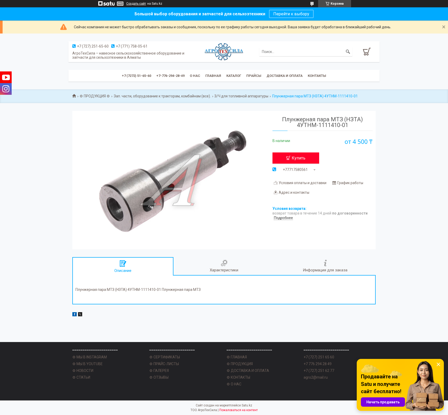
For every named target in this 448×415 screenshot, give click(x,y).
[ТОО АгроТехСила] (224, 52)
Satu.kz (247, 405)
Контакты (317, 76)
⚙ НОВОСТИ (82, 371)
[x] (80, 315)
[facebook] (74, 315)
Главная (213, 76)
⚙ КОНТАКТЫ (238, 377)
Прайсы (253, 76)
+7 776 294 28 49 (318, 364)
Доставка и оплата (285, 76)
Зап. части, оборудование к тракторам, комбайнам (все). (162, 96)
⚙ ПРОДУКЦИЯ (240, 364)
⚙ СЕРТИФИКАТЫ (164, 357)
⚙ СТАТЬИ (81, 377)
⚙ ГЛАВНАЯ (237, 357)
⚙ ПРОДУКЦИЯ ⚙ (95, 96)
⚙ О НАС (234, 384)
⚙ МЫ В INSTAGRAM (89, 357)
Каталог (233, 76)
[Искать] (348, 52)
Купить (298, 158)
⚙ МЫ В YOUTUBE (87, 364)
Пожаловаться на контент (238, 410)
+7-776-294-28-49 (170, 76)
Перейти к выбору (291, 13)
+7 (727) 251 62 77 (319, 371)
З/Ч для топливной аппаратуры (241, 96)
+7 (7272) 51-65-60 (136, 76)
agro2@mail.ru (316, 377)
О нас (195, 76)
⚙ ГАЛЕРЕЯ (159, 371)
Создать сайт (136, 3)
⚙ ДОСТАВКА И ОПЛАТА (248, 371)
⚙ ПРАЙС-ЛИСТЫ (164, 364)
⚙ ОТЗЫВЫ (159, 377)
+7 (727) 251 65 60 (319, 357)
